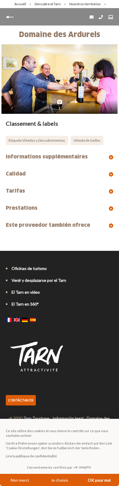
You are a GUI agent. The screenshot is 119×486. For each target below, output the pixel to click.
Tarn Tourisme (36, 418)
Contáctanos (21, 400)
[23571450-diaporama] (59, 79)
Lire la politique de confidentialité (31, 456)
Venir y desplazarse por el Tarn (39, 280)
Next (74, 103)
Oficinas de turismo (29, 268)
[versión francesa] (9, 320)
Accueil (20, 4)
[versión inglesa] (17, 320)
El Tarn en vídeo (26, 292)
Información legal (68, 418)
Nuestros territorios (85, 4)
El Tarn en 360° (25, 304)
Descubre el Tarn (48, 4)
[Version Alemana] (25, 320)
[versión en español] (33, 320)
